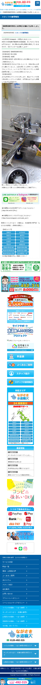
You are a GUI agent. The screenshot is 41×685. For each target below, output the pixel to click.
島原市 (8, 235)
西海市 (22, 241)
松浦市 (8, 241)
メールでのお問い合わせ (22, 5)
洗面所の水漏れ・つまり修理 (13, 621)
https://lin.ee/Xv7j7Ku (9, 210)
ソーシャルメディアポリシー (13, 603)
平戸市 (22, 238)
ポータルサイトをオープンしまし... (20, 455)
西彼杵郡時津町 (22, 247)
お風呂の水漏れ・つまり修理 (13, 617)
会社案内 (5, 589)
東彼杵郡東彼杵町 (9, 250)
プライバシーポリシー (10, 598)
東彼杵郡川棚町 (22, 250)
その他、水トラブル (10, 626)
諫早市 (22, 235)
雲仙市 (8, 244)
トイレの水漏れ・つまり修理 (13, 608)
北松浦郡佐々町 (22, 253)
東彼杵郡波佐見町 (9, 253)
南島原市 (22, 244)
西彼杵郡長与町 (8, 247)
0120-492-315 (17, 640)
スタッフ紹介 (7, 585)
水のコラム (6, 580)
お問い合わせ (7, 594)
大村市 (8, 238)
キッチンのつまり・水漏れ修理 (14, 612)
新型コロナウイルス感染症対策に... (20, 475)
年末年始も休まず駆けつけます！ (19, 468)
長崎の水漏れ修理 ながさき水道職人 (14, 557)
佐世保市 (22, 232)
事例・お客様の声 (9, 571)
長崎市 (8, 232)
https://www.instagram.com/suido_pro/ (14, 218)
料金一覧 (5, 567)
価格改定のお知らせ (14, 462)
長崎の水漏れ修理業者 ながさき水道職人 (13, 9)
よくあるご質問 (8, 576)
